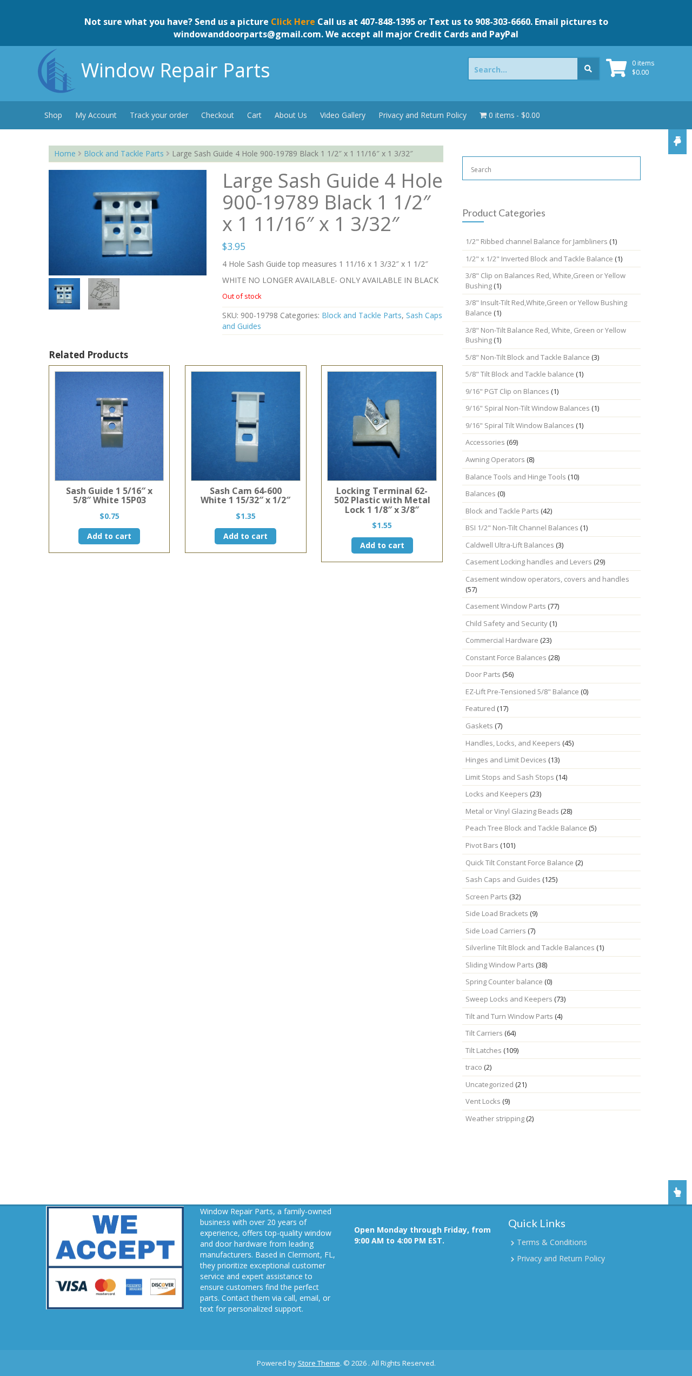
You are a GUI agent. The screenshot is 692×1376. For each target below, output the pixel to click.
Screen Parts (486, 896)
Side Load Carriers (495, 931)
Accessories (485, 442)
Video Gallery (342, 115)
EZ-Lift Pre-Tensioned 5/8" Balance (522, 691)
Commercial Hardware (501, 640)
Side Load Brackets (496, 913)
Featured (480, 708)
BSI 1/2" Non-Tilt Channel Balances (521, 527)
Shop (53, 115)
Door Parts (483, 674)
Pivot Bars (481, 845)
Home (65, 153)
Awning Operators (495, 459)
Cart (254, 115)
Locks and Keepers (496, 794)
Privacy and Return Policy (422, 115)
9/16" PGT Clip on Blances (507, 391)
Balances (480, 493)
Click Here (293, 22)
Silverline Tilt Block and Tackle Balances (530, 947)
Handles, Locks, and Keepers (513, 743)
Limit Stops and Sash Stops (509, 777)
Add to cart (109, 536)
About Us (291, 115)
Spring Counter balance (504, 981)
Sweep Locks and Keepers (509, 999)
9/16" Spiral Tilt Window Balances (519, 425)
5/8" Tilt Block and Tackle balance (519, 374)
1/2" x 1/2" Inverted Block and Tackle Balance (539, 259)
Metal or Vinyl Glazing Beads (512, 811)
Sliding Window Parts (499, 965)
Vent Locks (483, 1101)
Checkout (217, 115)
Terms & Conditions (552, 1242)
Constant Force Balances (506, 657)
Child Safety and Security (506, 623)
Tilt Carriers (484, 1033)
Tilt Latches (483, 1050)
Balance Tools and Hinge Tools (515, 477)
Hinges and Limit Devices (506, 760)
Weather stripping (494, 1118)
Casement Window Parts (505, 606)
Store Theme (319, 1363)
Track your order (159, 115)
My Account (96, 115)
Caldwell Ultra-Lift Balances (509, 545)
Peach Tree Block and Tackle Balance (526, 828)
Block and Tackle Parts (124, 153)
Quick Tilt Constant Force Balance (519, 862)
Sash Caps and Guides (503, 879)
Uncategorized (489, 1084)
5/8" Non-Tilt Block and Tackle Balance (527, 357)
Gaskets (479, 725)
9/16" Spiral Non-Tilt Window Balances (527, 408)
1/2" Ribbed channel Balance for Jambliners (536, 241)
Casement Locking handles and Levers (528, 562)
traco (473, 1067)
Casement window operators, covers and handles (547, 579)
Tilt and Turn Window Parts (509, 1016)
